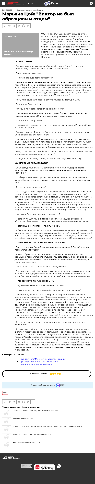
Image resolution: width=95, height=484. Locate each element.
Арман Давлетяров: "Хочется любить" (39, 361)
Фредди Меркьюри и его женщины (26, 442)
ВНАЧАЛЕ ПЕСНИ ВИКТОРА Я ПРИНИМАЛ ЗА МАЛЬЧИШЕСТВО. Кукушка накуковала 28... (48, 426)
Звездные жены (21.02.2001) (23, 418)
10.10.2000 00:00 (8, 10)
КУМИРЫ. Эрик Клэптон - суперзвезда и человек (32, 434)
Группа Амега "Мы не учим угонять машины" (43, 359)
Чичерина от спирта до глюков (36, 364)
